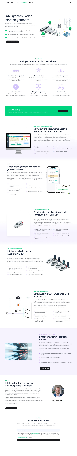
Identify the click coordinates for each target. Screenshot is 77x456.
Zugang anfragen (45, 368)
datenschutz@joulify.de (22, 437)
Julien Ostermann (57, 400)
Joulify (13, 453)
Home (53, 453)
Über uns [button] (31, 2)
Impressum (69, 453)
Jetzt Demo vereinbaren (12, 41)
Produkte (24, 2)
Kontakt (56, 453)
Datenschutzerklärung (35, 433)
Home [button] (18, 2)
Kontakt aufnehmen (11, 408)
